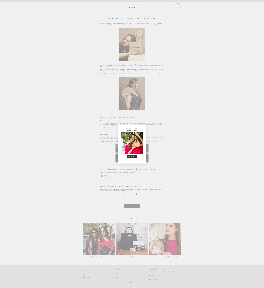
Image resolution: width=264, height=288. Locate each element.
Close (132, 159)
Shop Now (132, 156)
